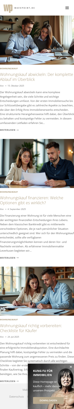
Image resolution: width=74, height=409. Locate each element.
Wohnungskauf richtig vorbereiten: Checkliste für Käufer (31, 328)
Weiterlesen (9, 130)
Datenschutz (16, 396)
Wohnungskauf (9, 68)
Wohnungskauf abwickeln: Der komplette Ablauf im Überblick (36, 77)
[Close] (71, 367)
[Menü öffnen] (67, 8)
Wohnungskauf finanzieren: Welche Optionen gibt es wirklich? (31, 200)
